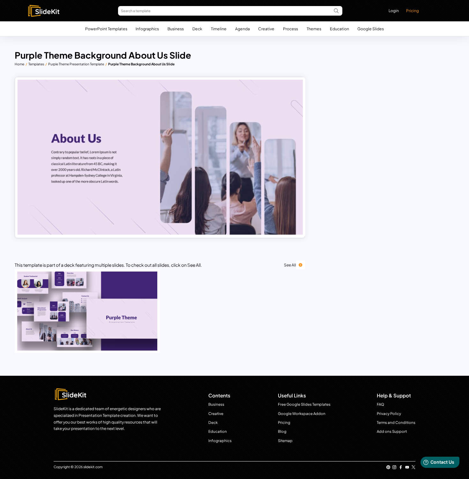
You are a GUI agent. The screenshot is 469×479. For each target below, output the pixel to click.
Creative (266, 28)
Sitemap (285, 440)
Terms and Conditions (396, 422)
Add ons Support (392, 431)
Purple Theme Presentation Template (76, 64)
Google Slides (370, 28)
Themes (314, 28)
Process (290, 28)
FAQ (380, 404)
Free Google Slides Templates (304, 404)
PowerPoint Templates (106, 28)
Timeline (219, 28)
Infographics (147, 28)
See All (290, 264)
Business (176, 28)
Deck (197, 28)
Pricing (412, 10)
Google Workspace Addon (301, 413)
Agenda (242, 28)
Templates (36, 64)
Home (19, 64)
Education (339, 28)
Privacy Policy (389, 413)
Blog (282, 431)
